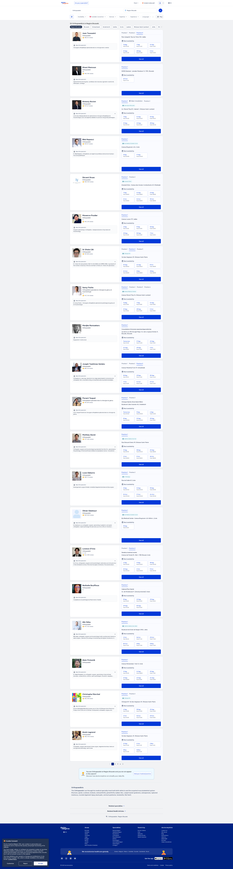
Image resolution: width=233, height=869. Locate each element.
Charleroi (87, 835)
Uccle (122, 27)
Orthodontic (116, 835)
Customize (10, 863)
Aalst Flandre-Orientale (91, 845)
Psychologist (116, 840)
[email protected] (140, 592)
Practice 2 (132, 33)
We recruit (164, 832)
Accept (40, 863)
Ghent (86, 833)
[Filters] (72, 17)
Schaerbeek (96, 27)
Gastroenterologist (118, 842)
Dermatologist (116, 830)
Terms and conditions (152, 865)
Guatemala (142, 851)
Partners (163, 840)
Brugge (87, 838)
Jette (153, 27)
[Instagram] (66, 858)
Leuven (86, 842)
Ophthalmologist (117, 832)
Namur (86, 840)
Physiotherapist (117, 837)
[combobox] (96, 10)
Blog (162, 833)
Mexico (126, 851)
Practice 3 (140, 33)
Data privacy (164, 835)
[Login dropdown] (161, 3)
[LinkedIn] (70, 858)
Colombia (130, 851)
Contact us (164, 830)
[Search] (160, 10)
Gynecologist (116, 843)
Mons (86, 843)
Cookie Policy (12, 859)
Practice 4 (147, 287)
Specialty (140, 833)
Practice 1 (125, 33)
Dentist (114, 838)
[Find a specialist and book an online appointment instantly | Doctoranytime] (106, 816)
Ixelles (115, 27)
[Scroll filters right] (152, 17)
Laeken (128, 27)
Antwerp (87, 832)
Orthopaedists (112, 816)
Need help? (164, 838)
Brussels (86, 27)
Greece (116, 851)
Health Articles (141, 835)
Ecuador (136, 851)
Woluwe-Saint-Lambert (141, 27)
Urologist (115, 845)
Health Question (142, 837)
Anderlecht (106, 27)
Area (139, 832)
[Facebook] (61, 858)
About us (163, 837)
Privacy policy (169, 865)
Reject (25, 863)
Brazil (147, 851)
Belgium (121, 851)
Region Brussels (76, 27)
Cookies (162, 865)
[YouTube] (75, 858)
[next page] (123, 764)
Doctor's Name (142, 830)
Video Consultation (166, 842)
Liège (86, 837)
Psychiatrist (116, 833)
